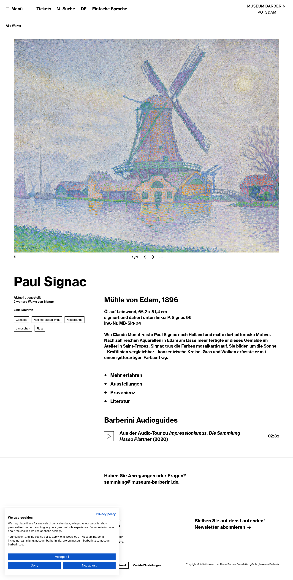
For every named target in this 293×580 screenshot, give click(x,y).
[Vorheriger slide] (145, 257)
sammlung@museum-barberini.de (141, 482)
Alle (9, 25)
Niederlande (74, 319)
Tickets (43, 9)
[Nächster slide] (152, 257)
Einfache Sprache (109, 9)
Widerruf (119, 565)
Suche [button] (68, 9)
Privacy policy (106, 514)
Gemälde (21, 319)
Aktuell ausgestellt (27, 297)
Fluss (40, 328)
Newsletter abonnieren (220, 527)
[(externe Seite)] (267, 9)
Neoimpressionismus (47, 319)
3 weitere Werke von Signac (34, 301)
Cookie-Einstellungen (147, 565)
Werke (16, 25)
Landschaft (23, 328)
